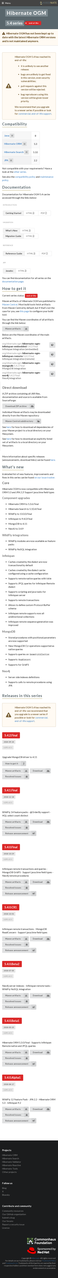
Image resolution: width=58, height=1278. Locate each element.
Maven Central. (10, 304)
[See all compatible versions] (12, 136)
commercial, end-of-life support (34, 113)
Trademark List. (12, 1263)
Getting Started (13, 213)
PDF (43, 213)
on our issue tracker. (44, 477)
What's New (11, 230)
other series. (20, 171)
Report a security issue (13, 1224)
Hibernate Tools (10, 1168)
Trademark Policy (49, 1261)
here (9, 427)
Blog (4, 1188)
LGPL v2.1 (8, 747)
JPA (6, 160)
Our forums (7, 1221)
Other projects (9, 1172)
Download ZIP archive (16, 406)
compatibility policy (25, 176)
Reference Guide (14, 253)
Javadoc (9, 270)
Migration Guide (13, 236)
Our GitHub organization (14, 1214)
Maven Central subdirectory (19, 421)
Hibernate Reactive (11, 1165)
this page (25, 311)
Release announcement (16, 833)
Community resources (13, 1211)
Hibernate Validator (11, 1161)
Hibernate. (35, 1258)
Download (38, 771)
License (6, 1227)
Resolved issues (13, 776)
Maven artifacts (13, 328)
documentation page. (13, 281)
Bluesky (6, 1194)
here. (53, 459)
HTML (29, 213)
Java (7, 135)
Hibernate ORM (13, 143)
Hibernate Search (14, 152)
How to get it (11, 763)
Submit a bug (8, 1217)
